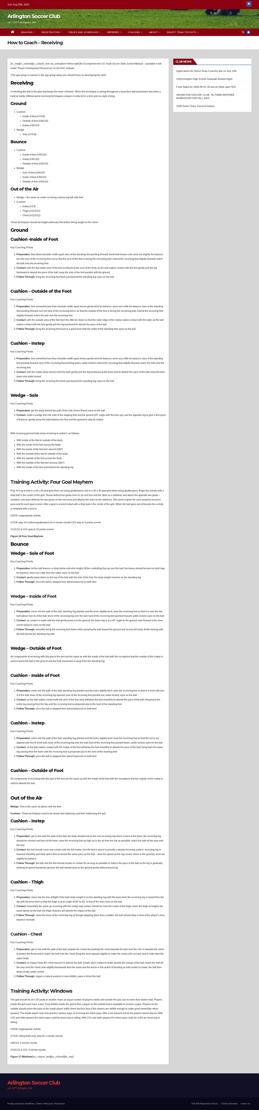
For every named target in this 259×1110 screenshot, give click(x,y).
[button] (243, 32)
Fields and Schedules (84, 32)
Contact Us (245, 1103)
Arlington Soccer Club (33, 16)
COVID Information (229, 1103)
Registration (51, 32)
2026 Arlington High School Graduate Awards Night (204, 79)
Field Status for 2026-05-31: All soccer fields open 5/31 (206, 87)
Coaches (134, 32)
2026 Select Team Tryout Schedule (195, 106)
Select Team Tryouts (182, 32)
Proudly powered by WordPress (21, 1103)
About (154, 32)
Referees (113, 32)
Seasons (27, 32)
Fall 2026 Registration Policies (205, 1103)
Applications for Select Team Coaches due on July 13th (206, 71)
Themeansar (59, 1103)
